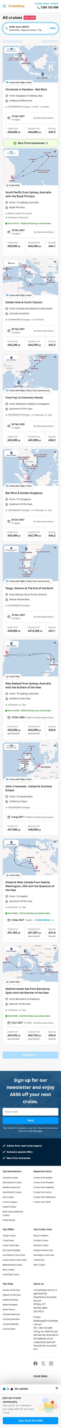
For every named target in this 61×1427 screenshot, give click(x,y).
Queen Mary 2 (9, 1309)
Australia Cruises (10, 1177)
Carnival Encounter (11, 1319)
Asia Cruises (8, 1197)
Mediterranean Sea (11, 1187)
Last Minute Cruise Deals (14, 1255)
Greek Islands (9, 1220)
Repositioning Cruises (12, 1264)
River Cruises (8, 1269)
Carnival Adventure (11, 1314)
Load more (28, 1055)
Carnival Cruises (41, 1240)
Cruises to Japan (10, 1202)
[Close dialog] (57, 1389)
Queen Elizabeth (10, 1304)
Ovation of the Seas (11, 1290)
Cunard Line (39, 1260)
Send (30, 1120)
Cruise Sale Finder (11, 1245)
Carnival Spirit (9, 1329)
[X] (43, 1364)
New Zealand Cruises (12, 1182)
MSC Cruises (39, 1264)
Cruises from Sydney (43, 1177)
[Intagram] (51, 1364)
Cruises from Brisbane (44, 1182)
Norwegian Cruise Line (44, 1255)
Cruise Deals (8, 1240)
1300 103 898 (49, 8)
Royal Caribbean (41, 1235)
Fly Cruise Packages (11, 1250)
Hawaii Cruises (9, 1206)
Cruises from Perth (42, 1202)
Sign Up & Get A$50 (30, 1421)
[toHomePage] (16, 6)
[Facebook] (35, 1364)
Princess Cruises (41, 1245)
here (40, 1131)
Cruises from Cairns (43, 1192)
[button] (15, 129)
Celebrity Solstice (10, 1299)
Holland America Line (43, 1250)
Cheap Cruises (9, 1235)
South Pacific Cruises (12, 1192)
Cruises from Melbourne (45, 1197)
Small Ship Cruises (11, 1274)
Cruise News (40, 1376)
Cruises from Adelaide (44, 1187)
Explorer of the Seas (12, 1295)
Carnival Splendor (11, 1324)
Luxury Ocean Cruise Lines (15, 1260)
